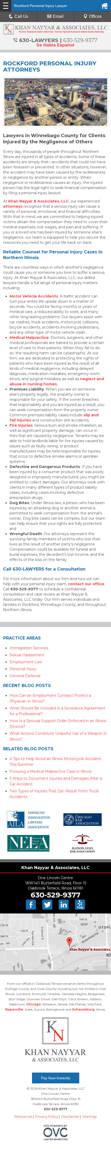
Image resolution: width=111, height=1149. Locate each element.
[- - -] (5, 5)
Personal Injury (23, 669)
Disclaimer (70, 1116)
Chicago (33, 1004)
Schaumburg (83, 1009)
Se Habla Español (55, 45)
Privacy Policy (46, 1116)
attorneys (12, 206)
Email (58, 16)
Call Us (21, 16)
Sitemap (89, 1116)
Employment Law (26, 662)
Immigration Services (29, 648)
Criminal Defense (25, 676)
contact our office (86, 584)
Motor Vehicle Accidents (34, 296)
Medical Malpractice (29, 337)
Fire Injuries (21, 425)
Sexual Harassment (27, 655)
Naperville (14, 1009)
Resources (23, 1116)
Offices (95, 16)
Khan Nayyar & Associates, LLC (38, 201)
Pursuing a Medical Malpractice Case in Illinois (50, 771)
